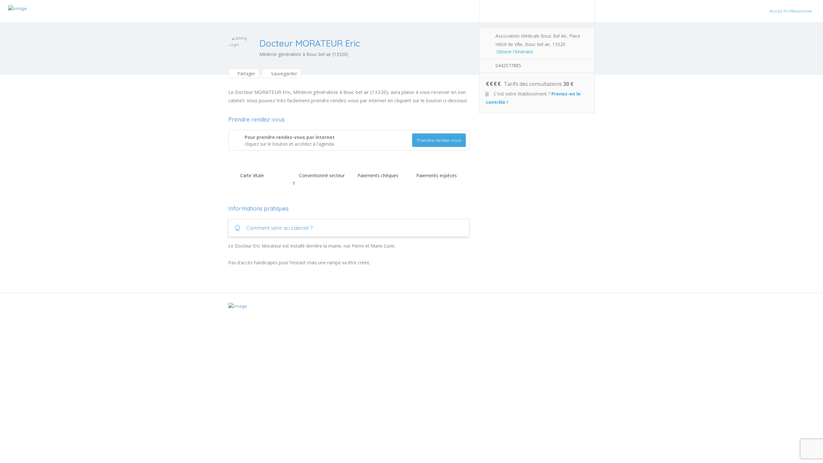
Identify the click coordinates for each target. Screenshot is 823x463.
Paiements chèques (377, 175)
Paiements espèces (436, 175)
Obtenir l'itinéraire (514, 52)
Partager (245, 73)
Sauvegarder (283, 73)
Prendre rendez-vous (439, 140)
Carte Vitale (252, 175)
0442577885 (508, 65)
